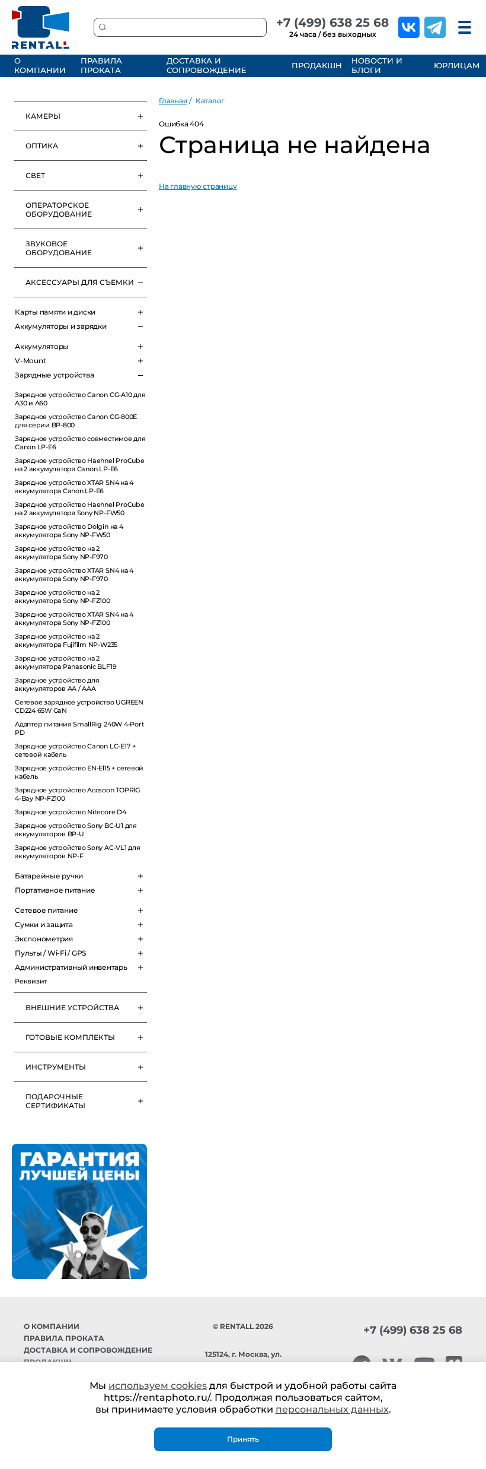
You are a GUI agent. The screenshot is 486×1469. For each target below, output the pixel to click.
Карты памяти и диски (55, 311)
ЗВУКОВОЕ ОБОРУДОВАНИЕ (58, 248)
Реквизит (31, 981)
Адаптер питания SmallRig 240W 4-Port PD (79, 728)
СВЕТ (35, 175)
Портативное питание (55, 890)
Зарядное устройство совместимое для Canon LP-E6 (80, 442)
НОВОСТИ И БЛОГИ (376, 65)
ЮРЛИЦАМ (456, 65)
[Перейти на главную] (41, 27)
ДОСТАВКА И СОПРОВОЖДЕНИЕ (207, 65)
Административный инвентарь (71, 967)
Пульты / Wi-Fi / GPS (50, 952)
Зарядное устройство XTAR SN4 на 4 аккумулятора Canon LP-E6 (74, 486)
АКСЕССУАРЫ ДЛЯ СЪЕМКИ (79, 282)
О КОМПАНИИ (40, 65)
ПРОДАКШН (315, 65)
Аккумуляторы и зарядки (61, 326)
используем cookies (157, 1385)
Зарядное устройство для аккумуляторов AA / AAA (57, 684)
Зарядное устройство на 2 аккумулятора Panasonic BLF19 (65, 662)
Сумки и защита (44, 924)
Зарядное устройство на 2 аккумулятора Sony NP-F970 (61, 552)
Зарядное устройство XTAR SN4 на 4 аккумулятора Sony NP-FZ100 (74, 618)
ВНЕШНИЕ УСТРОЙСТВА (72, 1007)
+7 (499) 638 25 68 (332, 22)
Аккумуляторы (42, 346)
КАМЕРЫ (42, 116)
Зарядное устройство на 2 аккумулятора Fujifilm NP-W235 (66, 640)
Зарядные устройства (54, 374)
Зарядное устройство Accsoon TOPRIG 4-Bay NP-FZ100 (77, 794)
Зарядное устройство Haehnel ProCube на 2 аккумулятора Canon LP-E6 (80, 464)
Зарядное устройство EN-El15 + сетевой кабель (79, 772)
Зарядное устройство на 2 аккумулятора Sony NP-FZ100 (62, 596)
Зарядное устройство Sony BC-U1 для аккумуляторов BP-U (76, 829)
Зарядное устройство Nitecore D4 (70, 812)
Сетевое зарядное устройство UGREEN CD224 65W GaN (79, 706)
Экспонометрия (44, 938)
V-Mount (30, 360)
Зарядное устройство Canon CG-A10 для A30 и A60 (80, 399)
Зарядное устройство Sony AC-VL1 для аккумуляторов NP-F (77, 851)
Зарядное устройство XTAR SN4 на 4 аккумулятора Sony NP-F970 (74, 574)
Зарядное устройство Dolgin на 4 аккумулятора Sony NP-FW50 (69, 530)
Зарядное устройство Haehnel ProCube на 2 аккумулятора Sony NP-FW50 (80, 508)
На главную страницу (197, 186)
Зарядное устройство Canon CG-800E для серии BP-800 (76, 421)
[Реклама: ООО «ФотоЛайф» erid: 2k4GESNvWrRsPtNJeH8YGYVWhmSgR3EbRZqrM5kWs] (79, 1211)
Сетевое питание (46, 910)
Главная (173, 100)
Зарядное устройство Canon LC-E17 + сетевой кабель (75, 750)
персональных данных (332, 1409)
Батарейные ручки (49, 875)
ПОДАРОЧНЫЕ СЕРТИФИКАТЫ (55, 1101)
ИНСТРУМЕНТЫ (55, 1066)
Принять (243, 1439)
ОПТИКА (41, 145)
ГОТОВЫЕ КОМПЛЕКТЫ (70, 1037)
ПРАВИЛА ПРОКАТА (101, 65)
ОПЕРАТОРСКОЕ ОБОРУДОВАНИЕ (58, 209)
